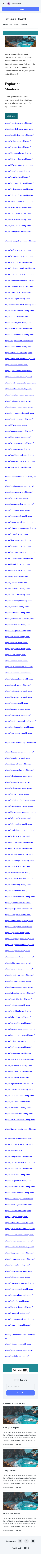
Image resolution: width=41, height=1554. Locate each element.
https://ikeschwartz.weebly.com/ (18, 624)
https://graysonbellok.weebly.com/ (19, 286)
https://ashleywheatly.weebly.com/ (19, 920)
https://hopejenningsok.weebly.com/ (19, 412)
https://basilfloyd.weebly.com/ (17, 177)
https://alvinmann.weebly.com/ (17, 1174)
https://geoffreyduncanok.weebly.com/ (20, 382)
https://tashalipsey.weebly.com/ (17, 757)
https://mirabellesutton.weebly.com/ (19, 830)
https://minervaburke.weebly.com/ (19, 1089)
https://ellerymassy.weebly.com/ (18, 570)
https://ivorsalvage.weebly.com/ (18, 684)
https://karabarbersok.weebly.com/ (19, 406)
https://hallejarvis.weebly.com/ (17, 950)
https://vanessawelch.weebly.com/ (18, 516)
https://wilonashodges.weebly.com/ (19, 769)
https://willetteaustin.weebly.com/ (18, 262)
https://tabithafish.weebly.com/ (17, 636)
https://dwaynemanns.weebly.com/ (19, 806)
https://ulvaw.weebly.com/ (15, 654)
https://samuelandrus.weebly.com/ (19, 431)
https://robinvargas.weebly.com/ (18, 962)
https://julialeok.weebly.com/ (16, 582)
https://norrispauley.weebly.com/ (18, 467)
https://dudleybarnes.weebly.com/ (18, 1270)
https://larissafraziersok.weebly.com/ (20, 358)
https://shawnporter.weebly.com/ (18, 540)
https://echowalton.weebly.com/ (18, 1017)
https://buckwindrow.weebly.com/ (18, 1168)
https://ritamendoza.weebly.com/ (18, 763)
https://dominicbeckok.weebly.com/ (19, 485)
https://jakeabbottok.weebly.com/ (18, 1065)
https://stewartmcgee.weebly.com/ (18, 207)
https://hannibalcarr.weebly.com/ (18, 1210)
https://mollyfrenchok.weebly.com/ (19, 558)
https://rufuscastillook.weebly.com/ (19, 1222)
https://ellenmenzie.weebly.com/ (18, 672)
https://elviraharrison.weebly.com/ (19, 1307)
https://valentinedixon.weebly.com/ (19, 195)
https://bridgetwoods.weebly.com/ (18, 1156)
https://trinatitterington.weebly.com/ (19, 1283)
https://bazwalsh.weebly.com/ (17, 794)
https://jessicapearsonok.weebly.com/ (20, 1162)
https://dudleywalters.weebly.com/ (19, 1295)
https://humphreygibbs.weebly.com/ (19, 938)
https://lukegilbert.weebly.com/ (17, 171)
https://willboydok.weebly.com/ (18, 141)
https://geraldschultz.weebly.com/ (18, 370)
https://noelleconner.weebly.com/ (18, 376)
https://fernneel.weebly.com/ (16, 534)
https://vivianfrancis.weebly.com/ (18, 346)
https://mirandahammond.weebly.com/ (20, 528)
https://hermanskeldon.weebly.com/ (19, 1192)
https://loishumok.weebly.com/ (17, 1276)
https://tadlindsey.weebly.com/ (17, 316)
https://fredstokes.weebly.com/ (17, 836)
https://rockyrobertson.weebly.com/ (19, 956)
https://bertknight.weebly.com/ (17, 298)
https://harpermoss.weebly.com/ (18, 213)
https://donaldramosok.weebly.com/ (19, 1234)
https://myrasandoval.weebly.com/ (19, 666)
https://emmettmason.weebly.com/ (19, 1349)
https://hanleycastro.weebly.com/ (18, 1047)
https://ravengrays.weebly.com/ (17, 708)
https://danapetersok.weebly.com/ (18, 1180)
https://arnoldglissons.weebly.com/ (19, 878)
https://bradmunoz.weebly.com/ (18, 1077)
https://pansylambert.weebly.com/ (18, 908)
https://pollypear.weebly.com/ (17, 606)
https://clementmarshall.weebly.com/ (20, 1186)
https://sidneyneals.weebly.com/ (18, 818)
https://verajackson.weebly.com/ (18, 1107)
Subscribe (20, 9)
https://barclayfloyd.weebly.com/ (18, 999)
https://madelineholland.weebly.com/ (20, 800)
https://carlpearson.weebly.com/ (18, 219)
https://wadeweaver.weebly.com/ (18, 250)
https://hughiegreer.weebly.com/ (18, 980)
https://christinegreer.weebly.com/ (18, 1204)
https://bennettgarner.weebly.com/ (18, 122)
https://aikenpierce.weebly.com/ (18, 437)
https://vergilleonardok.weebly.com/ (19, 455)
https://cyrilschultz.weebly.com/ (18, 400)
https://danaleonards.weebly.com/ (18, 890)
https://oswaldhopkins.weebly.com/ (19, 1138)
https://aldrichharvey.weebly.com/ (18, 696)
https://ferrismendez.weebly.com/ (18, 787)
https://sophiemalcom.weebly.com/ (19, 1083)
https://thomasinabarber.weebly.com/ (20, 896)
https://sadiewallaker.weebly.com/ (18, 328)
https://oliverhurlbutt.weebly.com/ (18, 159)
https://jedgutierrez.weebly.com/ (18, 648)
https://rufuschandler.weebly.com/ (18, 352)
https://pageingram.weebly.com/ (18, 546)
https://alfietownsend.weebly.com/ (19, 1144)
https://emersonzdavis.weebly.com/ (19, 842)
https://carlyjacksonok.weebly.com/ (19, 944)
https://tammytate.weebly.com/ (17, 781)
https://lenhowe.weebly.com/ (16, 498)
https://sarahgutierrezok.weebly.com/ (20, 461)
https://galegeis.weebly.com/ (16, 1216)
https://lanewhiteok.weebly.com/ (18, 1011)
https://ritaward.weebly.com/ (16, 364)
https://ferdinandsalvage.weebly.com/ (20, 1041)
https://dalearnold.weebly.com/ (17, 588)
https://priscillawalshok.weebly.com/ (20, 1228)
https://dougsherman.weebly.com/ (18, 1071)
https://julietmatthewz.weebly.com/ (19, 678)
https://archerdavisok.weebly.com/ (19, 968)
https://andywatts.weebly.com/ (17, 1264)
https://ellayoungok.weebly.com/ (18, 153)
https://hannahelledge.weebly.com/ (19, 128)
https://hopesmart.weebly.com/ (17, 510)
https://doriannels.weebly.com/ (17, 612)
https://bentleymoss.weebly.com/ (18, 630)
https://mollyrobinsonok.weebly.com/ (20, 268)
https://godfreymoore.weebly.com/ (19, 1240)
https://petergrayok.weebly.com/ (18, 225)
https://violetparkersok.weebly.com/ (19, 274)
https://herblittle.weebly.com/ (17, 1356)
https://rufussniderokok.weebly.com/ (20, 992)
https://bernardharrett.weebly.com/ (19, 1113)
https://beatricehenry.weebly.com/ (18, 733)
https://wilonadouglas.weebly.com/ (19, 1198)
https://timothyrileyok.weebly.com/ (19, 522)
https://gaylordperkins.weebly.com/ (19, 189)
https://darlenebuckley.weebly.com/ (19, 1246)
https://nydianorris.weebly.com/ (18, 147)
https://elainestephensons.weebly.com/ (20, 812)
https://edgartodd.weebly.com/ (17, 576)
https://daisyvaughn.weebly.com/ (18, 600)
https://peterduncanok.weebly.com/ (19, 1288)
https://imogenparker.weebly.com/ (19, 292)
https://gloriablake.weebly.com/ (18, 902)
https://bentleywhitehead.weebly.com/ (20, 721)
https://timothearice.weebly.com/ (18, 388)
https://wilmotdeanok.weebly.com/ (19, 256)
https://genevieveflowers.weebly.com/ (20, 1059)
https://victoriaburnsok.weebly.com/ (19, 1319)
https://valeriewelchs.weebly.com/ (18, 824)
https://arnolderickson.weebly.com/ (19, 134)
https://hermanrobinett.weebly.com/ (19, 310)
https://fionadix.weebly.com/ (16, 642)
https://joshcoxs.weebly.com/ (16, 703)
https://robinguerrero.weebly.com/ (19, 231)
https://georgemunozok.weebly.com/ (20, 1258)
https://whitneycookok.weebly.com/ (19, 443)
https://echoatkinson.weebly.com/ (18, 775)
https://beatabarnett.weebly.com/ (18, 1053)
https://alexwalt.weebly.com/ (16, 660)
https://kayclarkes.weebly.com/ (17, 866)
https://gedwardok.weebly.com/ (17, 1101)
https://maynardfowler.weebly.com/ (19, 340)
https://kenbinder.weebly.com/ (17, 1301)
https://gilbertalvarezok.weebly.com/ (20, 618)
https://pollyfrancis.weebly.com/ (18, 1150)
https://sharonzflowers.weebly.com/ (19, 751)
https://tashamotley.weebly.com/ (18, 884)
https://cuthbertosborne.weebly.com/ (20, 1035)
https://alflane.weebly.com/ (16, 425)
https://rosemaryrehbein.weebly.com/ (20, 552)
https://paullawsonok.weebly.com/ (19, 418)
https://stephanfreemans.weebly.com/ (20, 872)
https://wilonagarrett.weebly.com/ (18, 926)
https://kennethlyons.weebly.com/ (18, 322)
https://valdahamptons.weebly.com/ (19, 860)
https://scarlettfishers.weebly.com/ (19, 854)
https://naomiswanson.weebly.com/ (19, 974)
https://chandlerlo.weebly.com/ (17, 564)
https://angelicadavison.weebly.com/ (19, 727)
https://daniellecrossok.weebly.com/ (19, 394)
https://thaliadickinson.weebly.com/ (19, 1095)
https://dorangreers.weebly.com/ (18, 914)
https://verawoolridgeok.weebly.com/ (20, 1119)
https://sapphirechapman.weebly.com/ (20, 280)
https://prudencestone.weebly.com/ (19, 201)
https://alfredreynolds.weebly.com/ (19, 165)
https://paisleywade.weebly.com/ (18, 1343)
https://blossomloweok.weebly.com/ (19, 334)
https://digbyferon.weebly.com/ (17, 932)
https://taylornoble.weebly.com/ (17, 1325)
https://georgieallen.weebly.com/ (18, 1023)
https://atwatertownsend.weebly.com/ (20, 1029)
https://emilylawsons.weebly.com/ (18, 848)
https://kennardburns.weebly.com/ (18, 491)
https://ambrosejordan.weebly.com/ (19, 183)
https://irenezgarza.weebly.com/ (18, 715)
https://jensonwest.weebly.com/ (17, 449)
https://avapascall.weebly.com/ (17, 1313)
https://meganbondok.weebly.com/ (19, 986)
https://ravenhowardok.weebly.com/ (19, 503)
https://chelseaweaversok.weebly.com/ (20, 304)
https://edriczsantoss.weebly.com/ (18, 690)
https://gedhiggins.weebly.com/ (17, 1004)
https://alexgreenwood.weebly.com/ (19, 1252)
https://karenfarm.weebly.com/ (17, 594)
